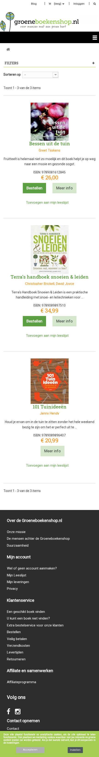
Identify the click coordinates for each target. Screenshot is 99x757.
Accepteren (30, 749)
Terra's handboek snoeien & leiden (50, 277)
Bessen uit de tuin (49, 143)
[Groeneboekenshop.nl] (39, 22)
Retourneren (16, 659)
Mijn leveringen (18, 582)
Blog (34, 3)
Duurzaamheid (18, 545)
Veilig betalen (17, 639)
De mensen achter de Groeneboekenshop (38, 538)
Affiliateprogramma (21, 682)
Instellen (75, 749)
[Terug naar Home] (8, 49)
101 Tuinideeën (50, 406)
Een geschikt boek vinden (26, 612)
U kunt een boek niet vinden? (28, 618)
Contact (13, 729)
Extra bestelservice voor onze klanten (35, 625)
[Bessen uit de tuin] (50, 122)
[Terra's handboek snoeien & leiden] (50, 249)
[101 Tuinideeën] (50, 381)
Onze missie (16, 532)
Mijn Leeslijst (16, 575)
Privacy (12, 589)
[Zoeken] (93, 4)
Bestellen (14, 632)
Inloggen (78, 3)
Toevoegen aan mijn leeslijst (47, 202)
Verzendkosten (18, 646)
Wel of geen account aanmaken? (32, 568)
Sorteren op (12, 74)
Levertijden (15, 652)
